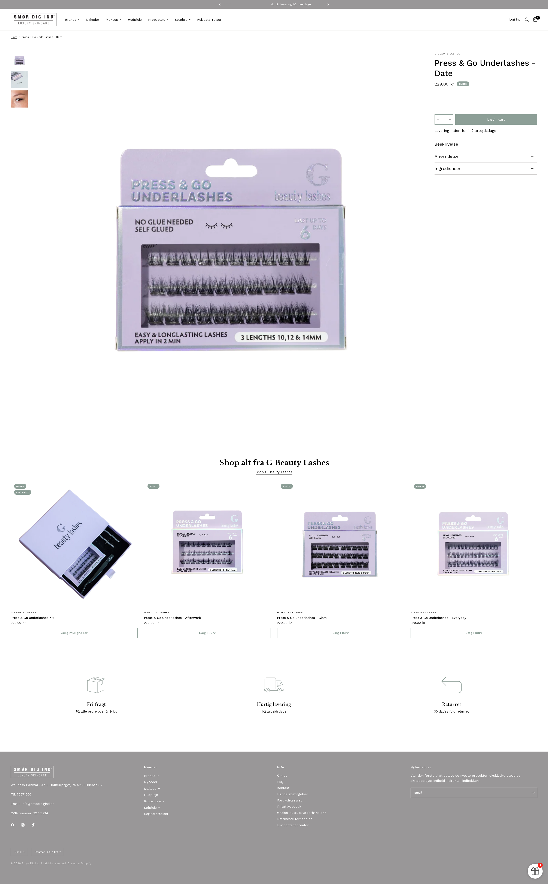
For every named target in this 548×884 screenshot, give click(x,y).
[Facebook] (15, 825)
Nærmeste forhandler (294, 819)
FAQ (280, 782)
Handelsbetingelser (292, 794)
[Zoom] (413, 61)
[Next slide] (532, 102)
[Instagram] (26, 825)
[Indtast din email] (533, 793)
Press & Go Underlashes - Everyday (438, 618)
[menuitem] (72, 19)
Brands (70, 20)
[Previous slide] (439, 102)
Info (280, 767)
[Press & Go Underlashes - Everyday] (474, 543)
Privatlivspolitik (289, 807)
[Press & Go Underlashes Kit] (74, 543)
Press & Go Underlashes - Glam (302, 618)
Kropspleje (156, 20)
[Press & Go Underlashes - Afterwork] (207, 543)
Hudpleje (135, 20)
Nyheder (92, 20)
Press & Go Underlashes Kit (32, 618)
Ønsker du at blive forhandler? (301, 813)
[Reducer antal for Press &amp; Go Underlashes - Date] (438, 119)
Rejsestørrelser (209, 20)
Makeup (112, 20)
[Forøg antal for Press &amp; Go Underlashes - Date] (450, 119)
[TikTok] (36, 824)
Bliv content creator (293, 825)
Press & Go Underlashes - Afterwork (172, 618)
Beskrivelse (446, 144)
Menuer (150, 767)
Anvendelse (447, 156)
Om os (282, 776)
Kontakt (283, 788)
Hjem (14, 36)
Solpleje (181, 20)
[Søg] (527, 20)
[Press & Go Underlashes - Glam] (340, 543)
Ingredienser (448, 168)
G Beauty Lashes (24, 612)
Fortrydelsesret (289, 800)
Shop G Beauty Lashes (274, 472)
